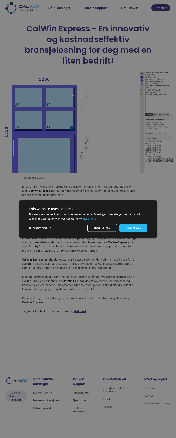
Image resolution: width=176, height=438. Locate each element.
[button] (40, 228)
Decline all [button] (102, 227)
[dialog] (88, 219)
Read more (89, 218)
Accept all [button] (133, 227)
